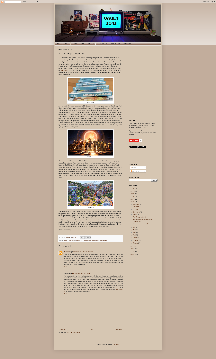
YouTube (91, 43)
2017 (133, 254)
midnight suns (79, 240)
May (134, 232)
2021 (133, 202)
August (135, 214)
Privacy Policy (128, 43)
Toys (82, 43)
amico (65, 240)
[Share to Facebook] (88, 237)
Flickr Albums (115, 43)
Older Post (119, 329)
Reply (66, 267)
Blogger (116, 344)
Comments (135, 171)
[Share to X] (85, 237)
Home (59, 43)
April (134, 235)
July (134, 227)
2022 (133, 199)
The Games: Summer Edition (141, 224)
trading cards (99, 240)
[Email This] (81, 237)
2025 (133, 191)
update (105, 240)
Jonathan (67, 252)
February (136, 240)
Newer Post (62, 329)
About (66, 43)
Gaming (75, 43)
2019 (133, 249)
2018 (133, 251)
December (136, 204)
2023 (133, 196)
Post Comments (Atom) (74, 332)
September (136, 212)
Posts (134, 167)
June (134, 230)
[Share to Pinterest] (90, 237)
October (135, 209)
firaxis (69, 240)
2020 (133, 246)
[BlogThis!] (83, 237)
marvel (73, 240)
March (135, 238)
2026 (133, 188)
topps (93, 240)
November (136, 207)
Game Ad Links (102, 43)
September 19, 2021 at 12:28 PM (83, 252)
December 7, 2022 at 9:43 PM (81, 273)
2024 (133, 194)
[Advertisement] (143, 83)
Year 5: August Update (139, 217)
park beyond (87, 240)
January (135, 243)
